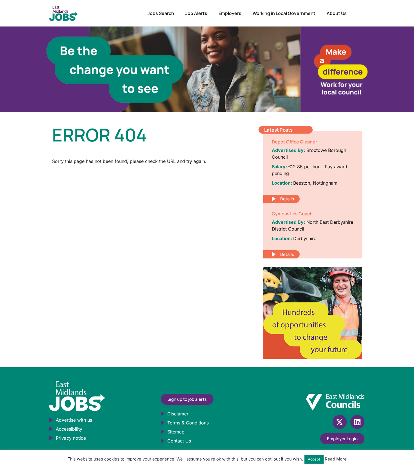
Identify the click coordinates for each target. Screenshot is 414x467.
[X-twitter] (340, 422)
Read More (336, 459)
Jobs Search (161, 13)
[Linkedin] (357, 422)
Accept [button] (314, 459)
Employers (230, 13)
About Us (337, 13)
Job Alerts (196, 13)
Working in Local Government (284, 13)
